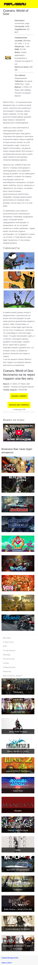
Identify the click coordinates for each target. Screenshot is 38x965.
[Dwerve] (18, 563)
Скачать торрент (19, 396)
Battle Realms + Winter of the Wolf (18, 909)
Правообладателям (10, 957)
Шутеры (7, 638)
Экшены (7, 671)
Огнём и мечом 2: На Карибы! (17, 929)
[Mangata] (18, 805)
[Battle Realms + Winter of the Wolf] (18, 903)
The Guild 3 (18, 692)
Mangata (17, 810)
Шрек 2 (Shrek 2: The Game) (18, 771)
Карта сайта (7, 962)
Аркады (7, 655)
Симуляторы (9, 667)
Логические (9, 659)
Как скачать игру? (12, 676)
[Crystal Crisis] (18, 583)
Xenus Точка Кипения (18, 731)
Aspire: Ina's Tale (18, 711)
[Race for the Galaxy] (18, 524)
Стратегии (8, 642)
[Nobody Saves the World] (18, 825)
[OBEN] (18, 844)
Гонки (6, 663)
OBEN (18, 850)
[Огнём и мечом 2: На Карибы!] (18, 923)
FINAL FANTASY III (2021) (18, 751)
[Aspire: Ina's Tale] (18, 706)
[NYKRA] (18, 544)
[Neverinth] (18, 484)
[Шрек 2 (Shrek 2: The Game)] (18, 765)
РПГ (5, 646)
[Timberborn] (18, 884)
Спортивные (9, 650)
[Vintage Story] (18, 603)
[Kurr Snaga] (18, 465)
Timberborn (18, 889)
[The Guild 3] (18, 686)
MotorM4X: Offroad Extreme (18, 869)
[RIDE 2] (18, 623)
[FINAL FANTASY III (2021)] (18, 746)
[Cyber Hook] (18, 785)
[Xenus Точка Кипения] (18, 726)
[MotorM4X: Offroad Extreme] (18, 864)
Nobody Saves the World (18, 830)
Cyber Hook (18, 790)
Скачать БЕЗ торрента (19, 405)
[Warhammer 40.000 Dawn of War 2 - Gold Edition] (18, 943)
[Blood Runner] (18, 504)
